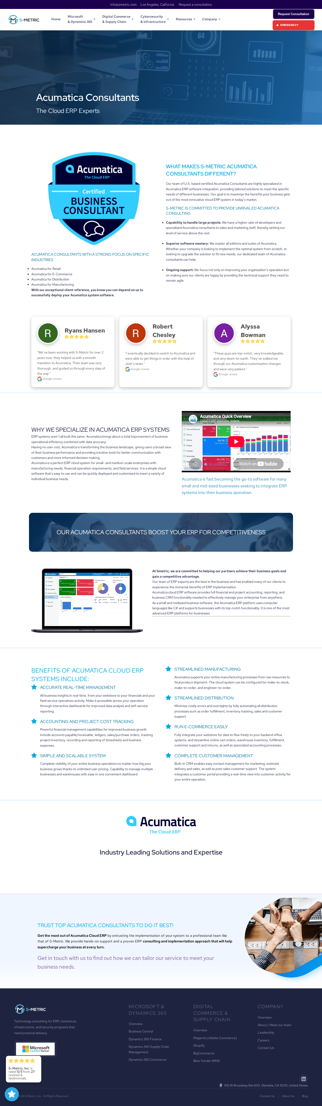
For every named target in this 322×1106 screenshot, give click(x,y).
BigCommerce (204, 1053)
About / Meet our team (274, 1025)
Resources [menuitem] (185, 19)
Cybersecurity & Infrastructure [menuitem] (154, 19)
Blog (305, 1096)
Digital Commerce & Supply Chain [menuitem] (117, 19)
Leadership (266, 1032)
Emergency (289, 25)
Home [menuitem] (56, 19)
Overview (136, 1024)
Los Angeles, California (157, 4)
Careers (263, 1040)
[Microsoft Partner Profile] (35, 1049)
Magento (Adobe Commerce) (215, 1038)
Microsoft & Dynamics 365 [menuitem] (81, 19)
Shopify (199, 1045)
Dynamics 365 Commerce (147, 1059)
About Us (288, 1096)
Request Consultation (293, 14)
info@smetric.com (123, 4)
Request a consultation (195, 4)
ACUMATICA (113, 430)
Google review (51, 379)
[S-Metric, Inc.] (24, 20)
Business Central (141, 1031)
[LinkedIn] (303, 1079)
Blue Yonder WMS (206, 1061)
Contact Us (266, 1048)
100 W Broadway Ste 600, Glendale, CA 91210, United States (266, 1085)
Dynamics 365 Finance (145, 1039)
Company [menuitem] (211, 19)
